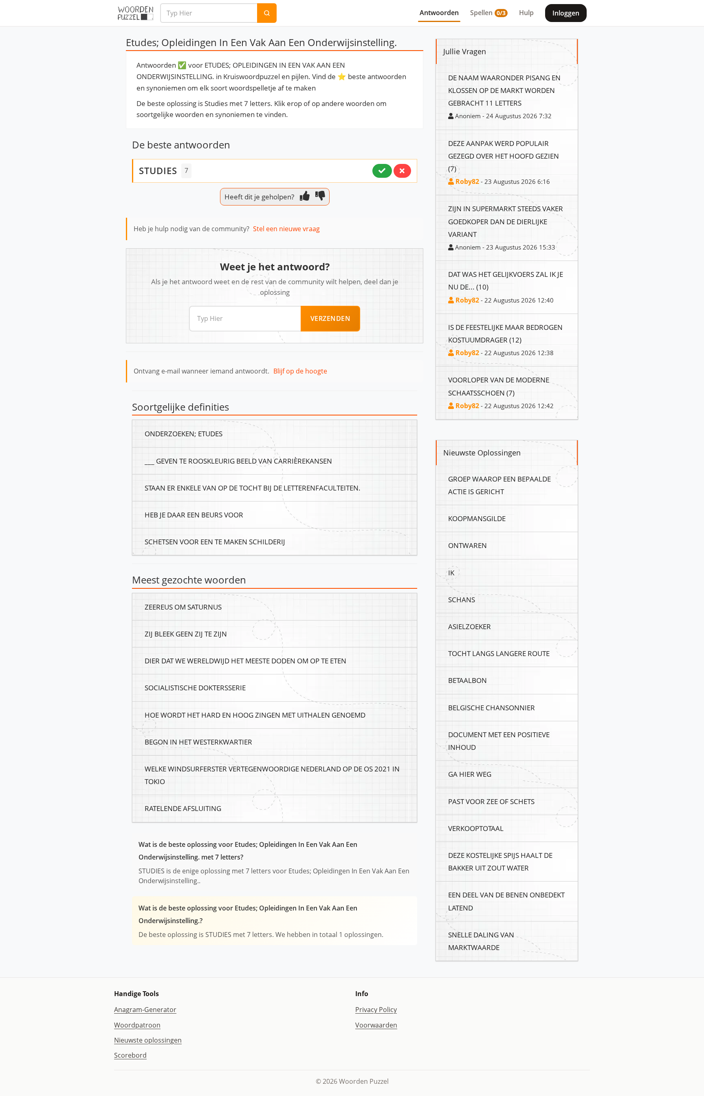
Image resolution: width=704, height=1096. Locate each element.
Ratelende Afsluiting (183, 808)
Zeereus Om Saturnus (183, 607)
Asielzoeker (469, 626)
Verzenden (330, 318)
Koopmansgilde (477, 518)
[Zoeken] (267, 13)
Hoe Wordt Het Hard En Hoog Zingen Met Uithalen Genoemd (255, 715)
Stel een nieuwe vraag (286, 228)
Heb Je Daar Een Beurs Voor (194, 514)
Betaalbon (467, 680)
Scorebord (130, 1055)
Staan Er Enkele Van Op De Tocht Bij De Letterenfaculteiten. (253, 488)
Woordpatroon (137, 1025)
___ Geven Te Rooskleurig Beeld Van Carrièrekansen (238, 461)
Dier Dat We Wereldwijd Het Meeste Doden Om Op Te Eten (245, 660)
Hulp (526, 12)
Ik (451, 572)
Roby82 (466, 181)
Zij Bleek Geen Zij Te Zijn (186, 634)
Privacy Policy (376, 1009)
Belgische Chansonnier (491, 707)
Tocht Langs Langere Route (499, 653)
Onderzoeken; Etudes (183, 433)
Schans (461, 599)
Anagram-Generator (145, 1009)
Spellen (488, 12)
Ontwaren (467, 545)
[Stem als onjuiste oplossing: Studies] (402, 171)
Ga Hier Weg (469, 774)
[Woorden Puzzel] (135, 13)
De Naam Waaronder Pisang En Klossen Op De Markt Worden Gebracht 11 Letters (504, 90)
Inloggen (565, 13)
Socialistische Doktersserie (195, 687)
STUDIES (158, 170)
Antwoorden (439, 12)
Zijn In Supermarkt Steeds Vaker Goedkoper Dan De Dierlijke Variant (505, 221)
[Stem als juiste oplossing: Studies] (382, 171)
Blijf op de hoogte (300, 371)
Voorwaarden (376, 1025)
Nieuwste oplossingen (148, 1040)
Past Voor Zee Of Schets (491, 801)
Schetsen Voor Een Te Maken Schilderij (215, 541)
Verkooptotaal (476, 828)
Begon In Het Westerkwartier (198, 742)
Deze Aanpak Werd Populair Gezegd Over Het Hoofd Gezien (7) (503, 155)
